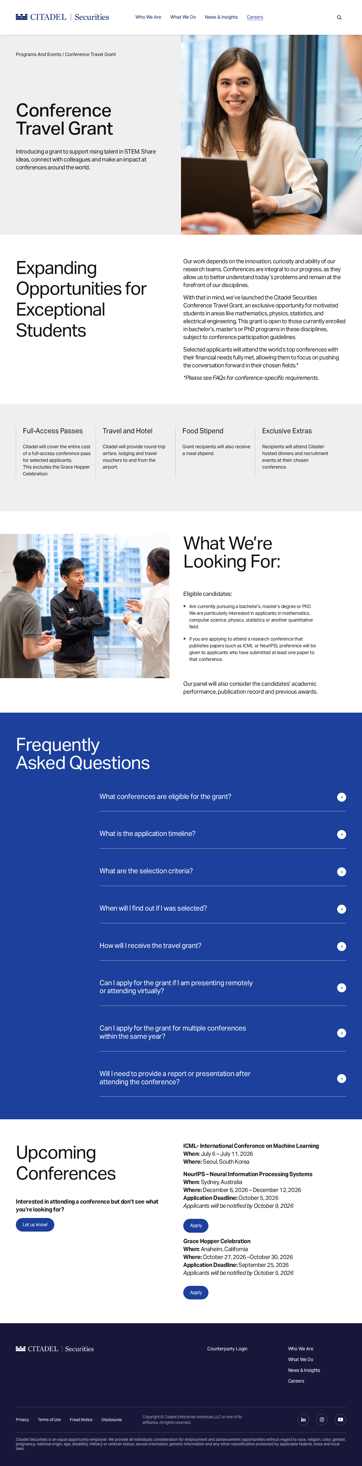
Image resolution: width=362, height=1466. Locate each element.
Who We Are (148, 17)
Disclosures (112, 1419)
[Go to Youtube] (340, 1419)
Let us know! (35, 1225)
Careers (255, 17)
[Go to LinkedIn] (303, 1419)
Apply (196, 1225)
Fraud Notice (81, 1419)
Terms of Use (49, 1419)
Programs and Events (38, 54)
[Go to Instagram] (321, 1419)
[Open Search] (339, 17)
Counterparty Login (227, 1349)
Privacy (22, 1419)
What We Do (183, 17)
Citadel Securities (55, 1365)
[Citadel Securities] (62, 17)
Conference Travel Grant (90, 54)
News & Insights (221, 17)
